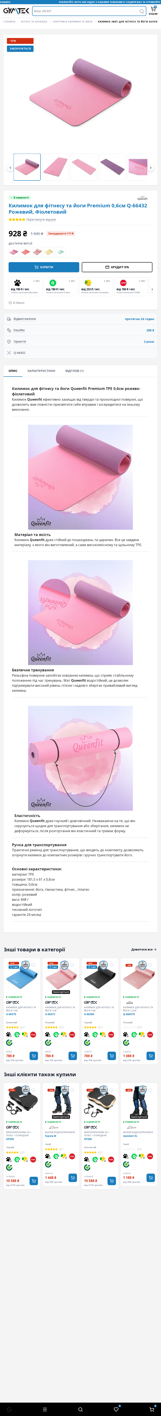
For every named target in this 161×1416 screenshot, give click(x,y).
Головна (9, 21)
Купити (46, 267)
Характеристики (41, 371)
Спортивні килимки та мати (72, 21)
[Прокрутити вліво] (10, 167)
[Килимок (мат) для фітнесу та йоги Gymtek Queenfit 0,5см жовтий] (49, 252)
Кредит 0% (120, 267)
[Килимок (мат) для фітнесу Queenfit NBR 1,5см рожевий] (37, 252)
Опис (13, 371)
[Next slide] (151, 286)
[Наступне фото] (147, 110)
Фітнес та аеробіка (34, 21)
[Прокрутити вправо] (150, 167)
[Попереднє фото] (13, 110)
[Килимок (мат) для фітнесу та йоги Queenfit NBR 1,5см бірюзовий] (61, 252)
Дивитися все (142, 949)
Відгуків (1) (74, 371)
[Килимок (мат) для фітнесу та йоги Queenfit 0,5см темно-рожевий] (25, 252)
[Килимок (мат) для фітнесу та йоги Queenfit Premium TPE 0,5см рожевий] (14, 252)
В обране (19, 303)
